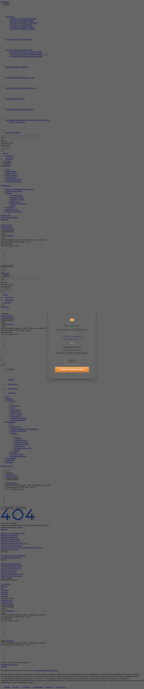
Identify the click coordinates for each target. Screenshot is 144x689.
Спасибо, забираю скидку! (72, 369)
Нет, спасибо (72, 375)
